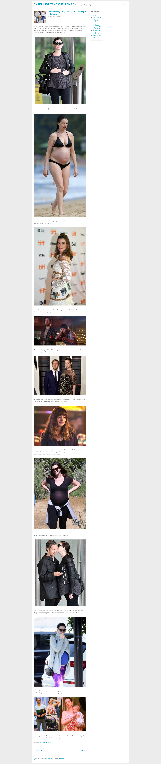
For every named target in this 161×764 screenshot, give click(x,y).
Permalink (50, 742)
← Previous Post (39, 750)
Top (35, 759)
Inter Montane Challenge (54, 4)
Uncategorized (43, 742)
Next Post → (82, 750)
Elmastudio (61, 758)
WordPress (47, 758)
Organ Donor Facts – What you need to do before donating (98, 32)
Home (124, 5)
